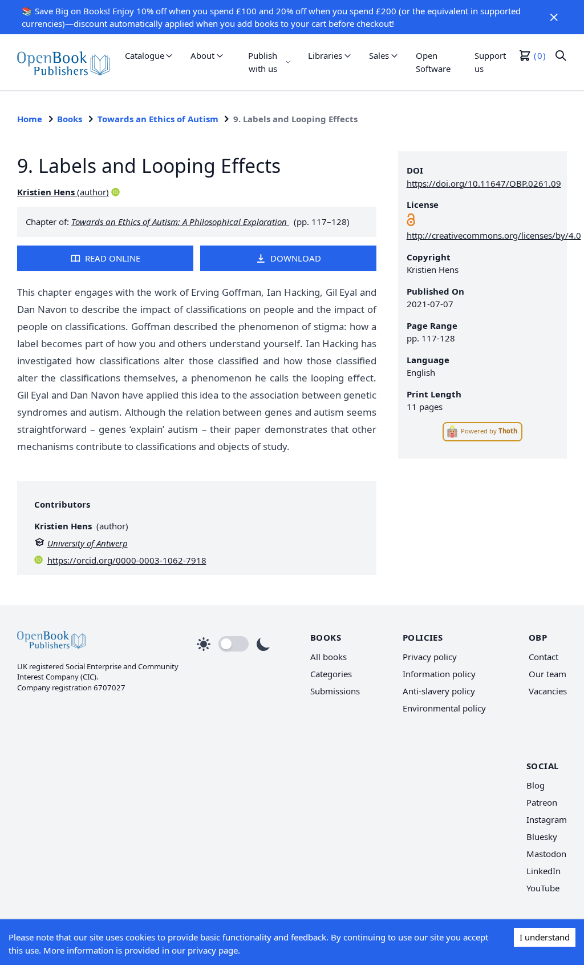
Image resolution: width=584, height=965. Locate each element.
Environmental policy (444, 708)
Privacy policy (430, 656)
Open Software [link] (433, 62)
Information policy (439, 673)
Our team (547, 673)
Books (69, 118)
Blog (535, 785)
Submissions (335, 691)
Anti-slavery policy (439, 691)
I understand (545, 937)
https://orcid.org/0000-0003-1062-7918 (126, 560)
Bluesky (541, 836)
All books (328, 656)
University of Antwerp (87, 543)
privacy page (213, 950)
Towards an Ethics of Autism (158, 118)
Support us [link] (490, 62)
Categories (331, 673)
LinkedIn (543, 870)
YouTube (542, 888)
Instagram (546, 819)
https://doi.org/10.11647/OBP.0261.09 (484, 183)
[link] (63, 62)
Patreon (541, 802)
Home (29, 118)
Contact (543, 656)
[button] (554, 17)
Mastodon (546, 853)
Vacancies (548, 691)
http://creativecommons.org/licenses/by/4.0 (494, 235)
